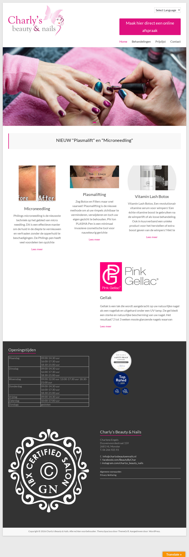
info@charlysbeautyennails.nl (119, 456)
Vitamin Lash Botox (152, 196)
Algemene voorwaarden (110, 472)
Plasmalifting (94, 194)
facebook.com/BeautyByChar (119, 459)
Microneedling (37, 208)
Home (123, 41)
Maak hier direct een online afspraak (150, 26)
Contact (175, 41)
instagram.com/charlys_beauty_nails (122, 463)
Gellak (106, 297)
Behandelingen (141, 41)
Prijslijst (160, 41)
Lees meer (37, 249)
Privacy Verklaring (108, 475)
